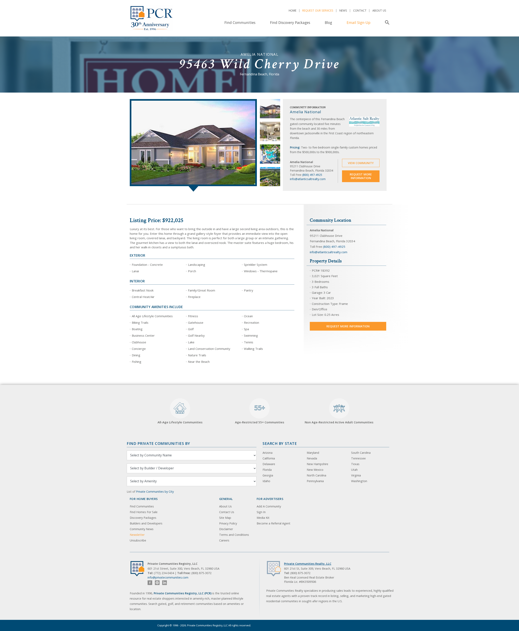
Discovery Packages (143, 518)
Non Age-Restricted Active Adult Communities (339, 422)
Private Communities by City (155, 491)
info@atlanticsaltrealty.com (308, 179)
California (269, 458)
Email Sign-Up (358, 22)
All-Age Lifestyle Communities (180, 422)
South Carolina (361, 453)
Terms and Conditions (234, 535)
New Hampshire (317, 464)
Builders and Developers (146, 523)
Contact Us (226, 512)
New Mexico (315, 470)
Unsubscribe (138, 540)
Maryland (313, 453)
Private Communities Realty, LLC (307, 564)
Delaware (269, 464)
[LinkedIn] (164, 582)
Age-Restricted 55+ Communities (259, 413)
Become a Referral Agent (273, 523)
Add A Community (269, 506)
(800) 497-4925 (312, 175)
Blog (328, 22)
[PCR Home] (139, 568)
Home (292, 10)
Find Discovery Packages (290, 22)
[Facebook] (150, 582)
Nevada (312, 458)
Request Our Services (317, 10)
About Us (379, 10)
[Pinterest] (157, 582)
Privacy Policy (228, 523)
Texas (355, 464)
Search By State (280, 443)
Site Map (225, 518)
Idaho (266, 481)
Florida (267, 470)
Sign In (261, 512)
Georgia (268, 475)
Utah (354, 470)
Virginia (356, 475)
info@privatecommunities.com (168, 577)
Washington (359, 481)
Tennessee (358, 458)
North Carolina (316, 475)
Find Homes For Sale (144, 512)
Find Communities (239, 22)
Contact (360, 10)
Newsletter (137, 535)
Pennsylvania (315, 481)
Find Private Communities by (158, 443)
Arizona (267, 453)
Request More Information (361, 176)
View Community (361, 163)
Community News (141, 529)
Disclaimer (226, 529)
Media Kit (263, 518)
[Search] (386, 22)
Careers (224, 540)
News (343, 10)
